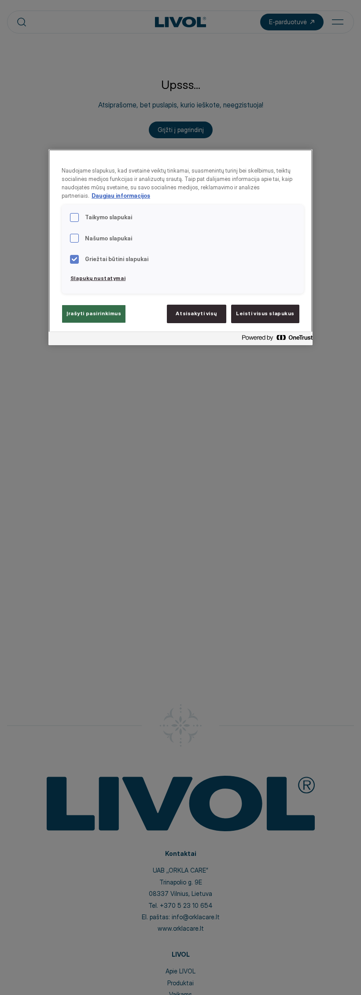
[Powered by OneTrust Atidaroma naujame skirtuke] (274, 339)
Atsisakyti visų (196, 313)
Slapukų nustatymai (97, 278)
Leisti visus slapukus (265, 313)
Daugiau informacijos (121, 195)
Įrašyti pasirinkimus (93, 313)
